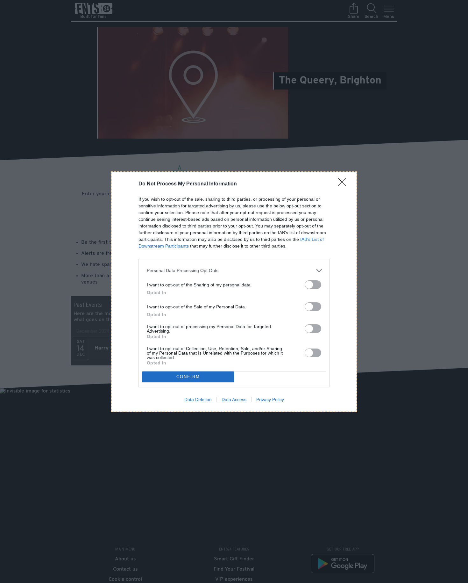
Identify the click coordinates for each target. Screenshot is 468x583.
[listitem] (234, 270)
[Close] (344, 184)
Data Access (234, 399)
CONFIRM (188, 376)
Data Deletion (198, 399)
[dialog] (234, 292)
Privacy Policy (270, 399)
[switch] (313, 284)
